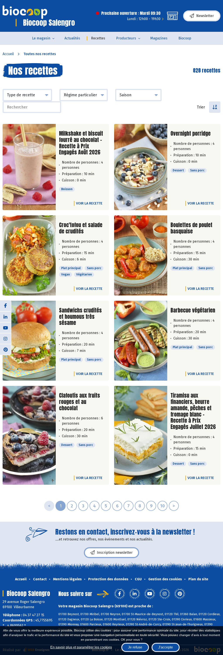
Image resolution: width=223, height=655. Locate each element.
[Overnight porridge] (140, 167)
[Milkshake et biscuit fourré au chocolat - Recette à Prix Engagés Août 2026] (29, 167)
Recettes (98, 38)
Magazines (158, 38)
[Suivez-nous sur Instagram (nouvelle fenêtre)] (5, 338)
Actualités (72, 38)
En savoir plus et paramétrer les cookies (81, 647)
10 (162, 505)
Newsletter (205, 16)
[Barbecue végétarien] (140, 341)
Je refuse (135, 647)
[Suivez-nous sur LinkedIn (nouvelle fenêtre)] (5, 316)
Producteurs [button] (126, 38)
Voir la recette (89, 203)
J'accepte (165, 647)
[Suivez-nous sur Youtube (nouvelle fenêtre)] (5, 327)
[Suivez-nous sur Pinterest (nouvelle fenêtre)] (5, 349)
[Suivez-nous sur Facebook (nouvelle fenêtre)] (5, 305)
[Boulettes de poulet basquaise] (140, 255)
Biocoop (184, 38)
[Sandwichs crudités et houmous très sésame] (29, 341)
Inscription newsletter (115, 552)
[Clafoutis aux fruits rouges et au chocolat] (29, 435)
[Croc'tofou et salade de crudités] (29, 255)
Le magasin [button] (41, 38)
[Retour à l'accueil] (25, 12)
